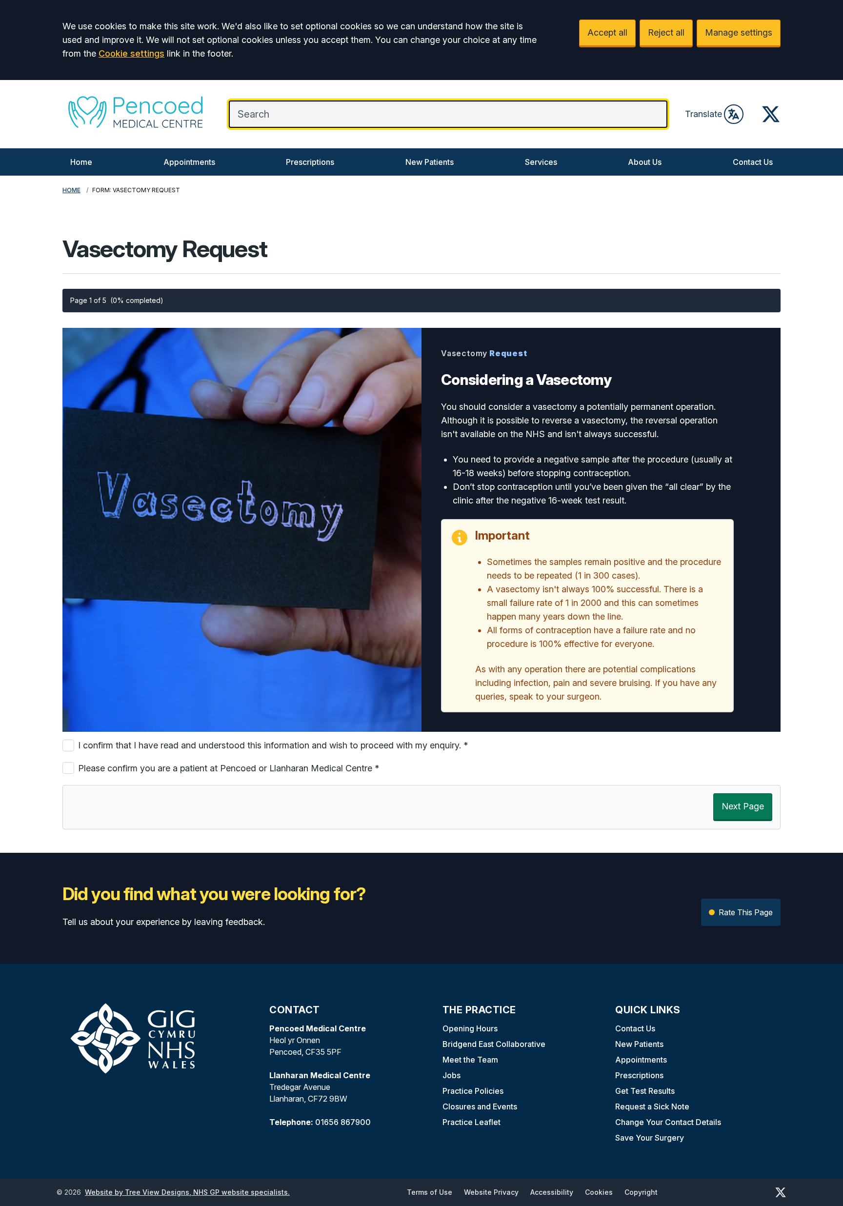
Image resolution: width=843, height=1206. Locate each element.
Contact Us (753, 162)
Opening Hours (470, 1028)
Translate (703, 114)
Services (541, 162)
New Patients (429, 162)
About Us (645, 162)
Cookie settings (131, 53)
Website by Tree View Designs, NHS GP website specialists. (187, 1192)
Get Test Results (645, 1091)
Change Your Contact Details (668, 1122)
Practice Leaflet (471, 1122)
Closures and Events (479, 1106)
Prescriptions (310, 162)
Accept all (607, 32)
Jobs (451, 1075)
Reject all (666, 32)
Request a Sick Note (652, 1106)
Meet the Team (470, 1060)
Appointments (189, 162)
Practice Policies (472, 1091)
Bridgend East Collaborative (493, 1044)
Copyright (641, 1192)
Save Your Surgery (649, 1138)
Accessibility (551, 1192)
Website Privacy (491, 1192)
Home (81, 162)
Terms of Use (429, 1192)
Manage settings (738, 32)
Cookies (599, 1192)
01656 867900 (343, 1122)
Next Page (743, 806)
